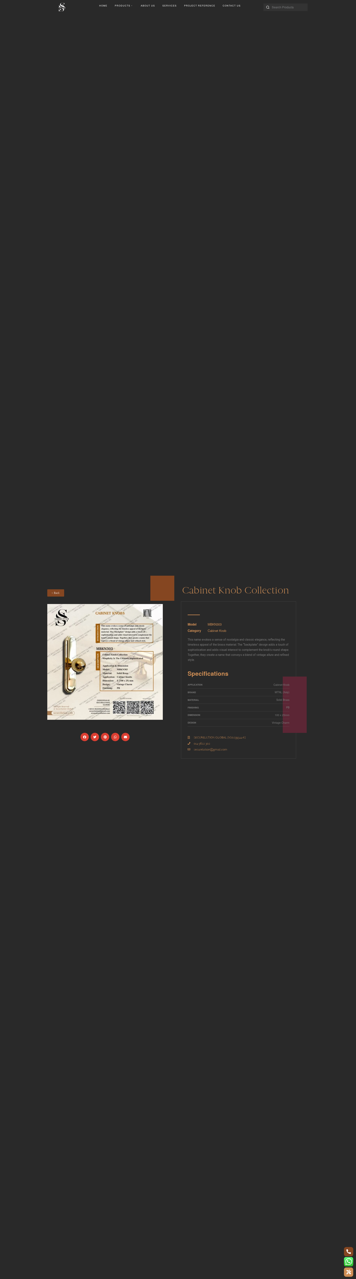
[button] (84, 737)
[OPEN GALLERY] (105, 662)
